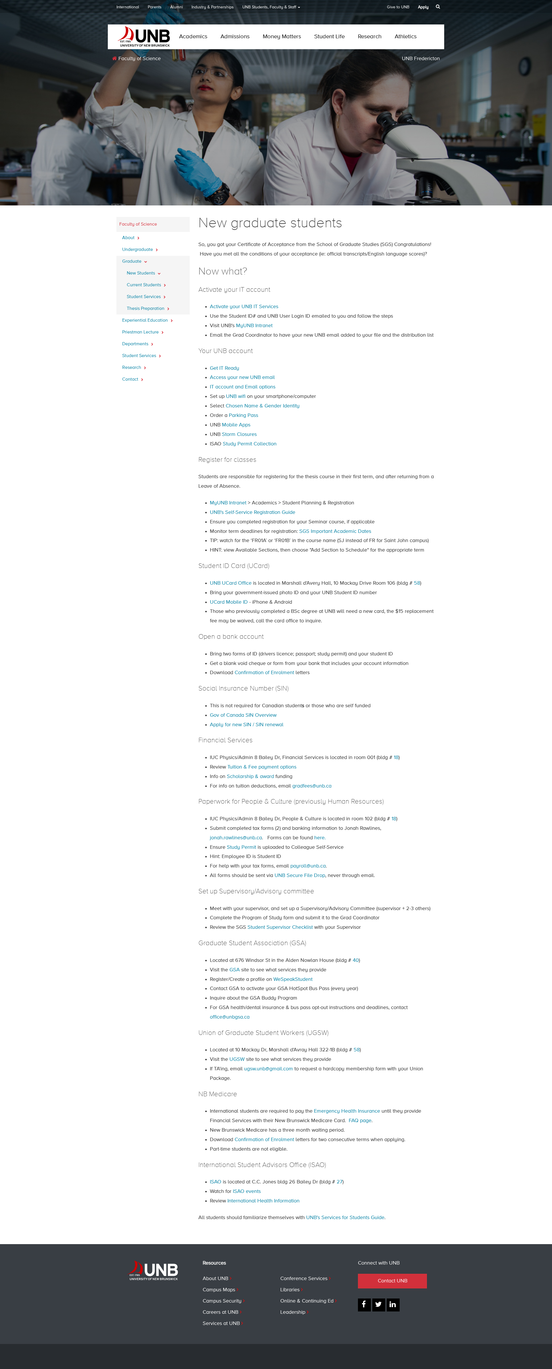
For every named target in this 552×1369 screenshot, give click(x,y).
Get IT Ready (224, 368)
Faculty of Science (139, 58)
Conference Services (303, 1278)
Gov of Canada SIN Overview (243, 715)
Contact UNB (392, 1281)
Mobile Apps (236, 425)
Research (370, 37)
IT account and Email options (242, 387)
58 (417, 583)
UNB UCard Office (231, 583)
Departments (136, 344)
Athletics (406, 37)
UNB (269, 7)
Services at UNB (221, 1323)
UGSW (237, 1059)
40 (356, 960)
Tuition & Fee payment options (261, 767)
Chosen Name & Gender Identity (263, 406)
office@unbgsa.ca (230, 1017)
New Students (141, 273)
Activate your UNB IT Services (244, 306)
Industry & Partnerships (212, 7)
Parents (155, 7)
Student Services (144, 297)
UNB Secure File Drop (300, 875)
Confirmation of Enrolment (264, 672)
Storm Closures (239, 434)
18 (396, 757)
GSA (234, 970)
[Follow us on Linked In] (393, 1305)
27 (339, 1182)
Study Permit (241, 847)
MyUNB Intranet (254, 325)
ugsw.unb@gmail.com (268, 1068)
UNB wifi (236, 396)
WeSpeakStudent (293, 979)
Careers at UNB (220, 1312)
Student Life (329, 37)
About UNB (215, 1278)
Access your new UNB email (242, 377)
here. (320, 837)
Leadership (292, 1312)
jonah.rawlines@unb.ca (236, 837)
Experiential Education (145, 320)
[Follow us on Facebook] (364, 1305)
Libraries (290, 1289)
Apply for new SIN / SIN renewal (246, 724)
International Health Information (263, 1201)
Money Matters (282, 37)
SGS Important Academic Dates (335, 531)
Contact (130, 379)
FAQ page (360, 1120)
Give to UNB (398, 7)
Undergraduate (138, 249)
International (127, 7)
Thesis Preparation (146, 308)
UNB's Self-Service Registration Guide (252, 512)
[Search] (438, 6)
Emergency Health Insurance (347, 1111)
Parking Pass (243, 415)
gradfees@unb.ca (311, 786)
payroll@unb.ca (308, 866)
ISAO (215, 1182)
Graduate (132, 261)
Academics (193, 37)
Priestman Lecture (141, 332)
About (129, 238)
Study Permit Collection (250, 444)
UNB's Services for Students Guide (345, 1217)
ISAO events (247, 1191)
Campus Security (222, 1301)
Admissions (235, 37)
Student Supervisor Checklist (279, 927)
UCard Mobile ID (229, 602)
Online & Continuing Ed (307, 1301)
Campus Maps (219, 1289)
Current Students (144, 285)
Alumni (176, 7)
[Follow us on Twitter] (378, 1305)
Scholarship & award (250, 776)
